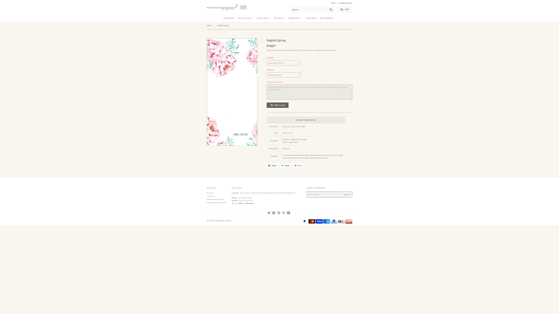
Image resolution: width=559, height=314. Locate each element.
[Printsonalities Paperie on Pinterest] (278, 213)
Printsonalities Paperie (222, 220)
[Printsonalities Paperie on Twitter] (269, 213)
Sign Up (347, 194)
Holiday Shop (263, 18)
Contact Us (211, 196)
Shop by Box (228, 18)
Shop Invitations (327, 18)
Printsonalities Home (215, 199)
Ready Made (294, 18)
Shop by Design (245, 18)
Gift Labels (279, 18)
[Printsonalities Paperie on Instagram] (283, 213)
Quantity (270, 57)
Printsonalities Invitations (217, 202)
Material (270, 70)
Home (209, 25)
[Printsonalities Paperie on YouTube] (288, 213)
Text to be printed (275, 82)
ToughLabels (310, 18)
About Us (210, 193)
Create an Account (345, 3)
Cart (346, 9)
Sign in (333, 3)
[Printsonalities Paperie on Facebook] (273, 213)
